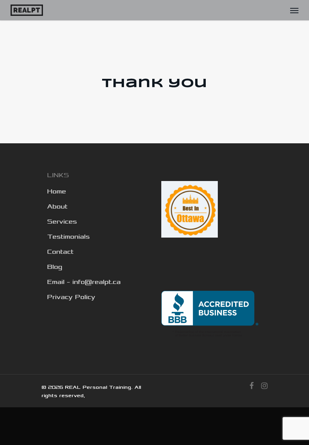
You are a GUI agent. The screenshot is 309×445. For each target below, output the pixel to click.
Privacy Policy (71, 297)
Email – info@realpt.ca (84, 282)
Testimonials (68, 236)
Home (56, 191)
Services (62, 221)
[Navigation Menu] (294, 10)
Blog (54, 267)
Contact (60, 252)
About (57, 206)
